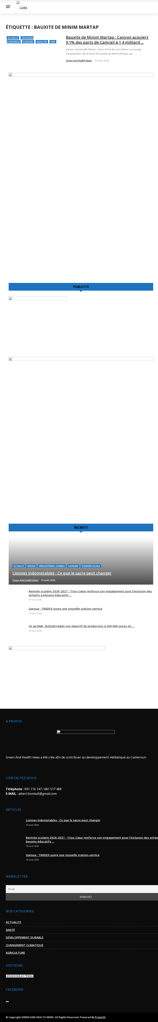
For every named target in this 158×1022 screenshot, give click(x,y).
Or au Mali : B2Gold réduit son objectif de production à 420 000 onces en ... (81, 626)
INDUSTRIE (42, 41)
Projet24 (100, 1017)
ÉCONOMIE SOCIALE (91, 565)
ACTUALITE (13, 37)
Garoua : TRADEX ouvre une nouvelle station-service (65, 608)
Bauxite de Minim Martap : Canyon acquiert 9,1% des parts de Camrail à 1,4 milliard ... (107, 40)
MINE (52, 41)
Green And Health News (79, 60)
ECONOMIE (28, 41)
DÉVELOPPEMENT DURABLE (52, 565)
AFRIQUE (31, 565)
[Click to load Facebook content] (7, 1001)
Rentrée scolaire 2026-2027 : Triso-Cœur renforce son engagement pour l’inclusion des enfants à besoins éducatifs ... (90, 593)
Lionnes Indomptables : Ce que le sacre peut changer (63, 820)
